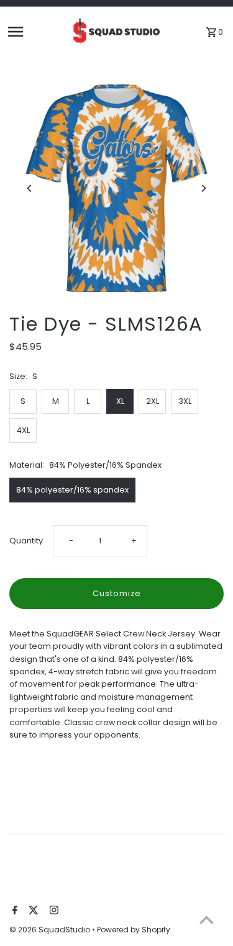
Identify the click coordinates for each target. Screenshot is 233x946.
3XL (184, 401)
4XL (23, 430)
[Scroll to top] (207, 920)
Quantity (26, 540)
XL (120, 401)
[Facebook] (13, 911)
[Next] (203, 188)
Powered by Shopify (133, 929)
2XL (152, 401)
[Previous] (29, 188)
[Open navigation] (35, 31)
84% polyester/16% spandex (72, 489)
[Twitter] (32, 911)
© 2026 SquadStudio (50, 929)
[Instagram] (52, 911)
